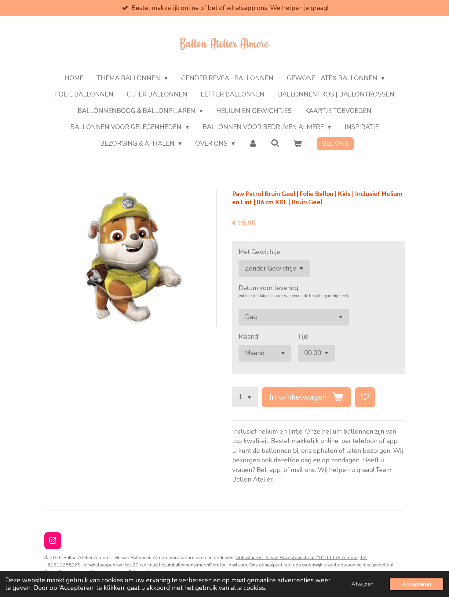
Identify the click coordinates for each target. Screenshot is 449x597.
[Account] (252, 144)
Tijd (303, 336)
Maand (248, 336)
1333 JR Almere (340, 557)
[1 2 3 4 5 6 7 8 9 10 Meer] (245, 397)
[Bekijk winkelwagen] (297, 144)
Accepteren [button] (416, 584)
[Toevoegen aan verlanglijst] (365, 397)
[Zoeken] (275, 143)
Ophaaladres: (278, 557)
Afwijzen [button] (362, 584)
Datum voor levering (268, 288)
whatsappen (102, 565)
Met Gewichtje (259, 252)
